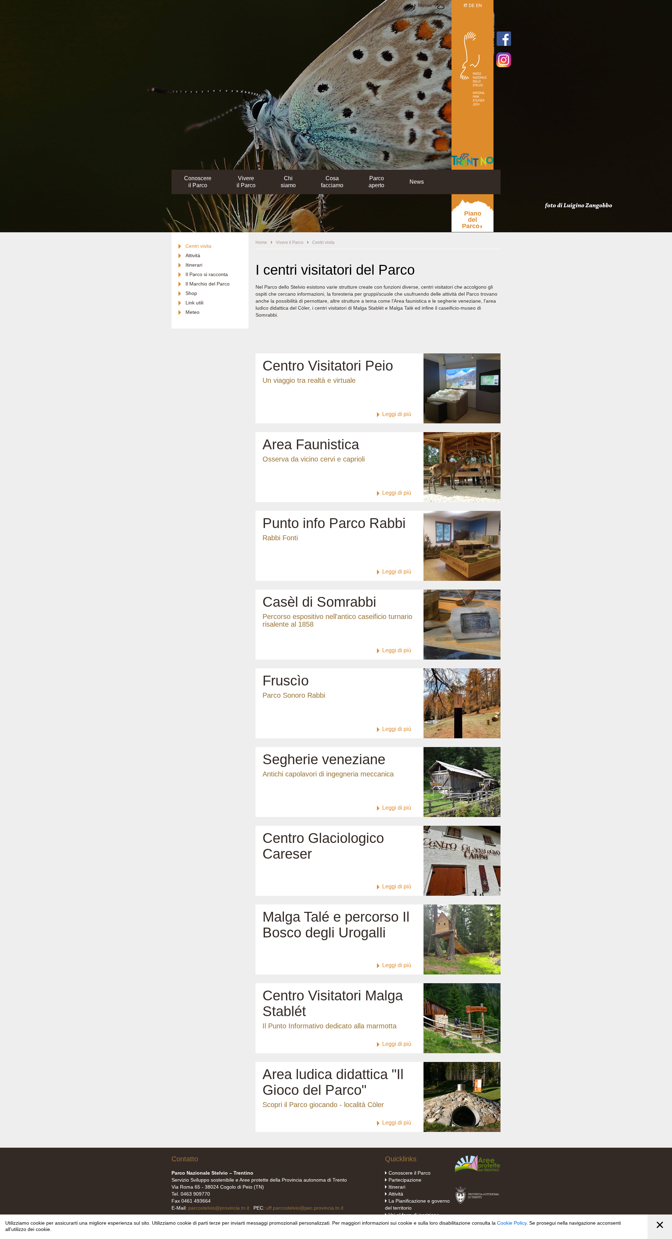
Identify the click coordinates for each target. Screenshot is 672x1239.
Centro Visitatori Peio (327, 365)
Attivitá (193, 255)
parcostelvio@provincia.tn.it (218, 1208)
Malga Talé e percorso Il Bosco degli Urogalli (336, 924)
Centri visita (198, 246)
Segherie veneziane (323, 759)
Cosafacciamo (332, 181)
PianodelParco (471, 220)
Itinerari (194, 265)
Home (261, 242)
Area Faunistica (310, 444)
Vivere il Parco (289, 242)
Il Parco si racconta (207, 274)
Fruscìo (285, 680)
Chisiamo (288, 181)
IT (465, 5)
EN (479, 5)
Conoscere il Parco (409, 1173)
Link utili (194, 302)
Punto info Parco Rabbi (334, 523)
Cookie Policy (511, 1223)
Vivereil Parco (246, 181)
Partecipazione (404, 1180)
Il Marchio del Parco (208, 284)
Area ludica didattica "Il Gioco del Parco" (333, 1082)
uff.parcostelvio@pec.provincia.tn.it (304, 1208)
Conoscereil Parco (197, 181)
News (417, 182)
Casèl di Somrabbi (319, 602)
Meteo (425, 5)
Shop (191, 293)
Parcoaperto (376, 181)
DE (472, 5)
